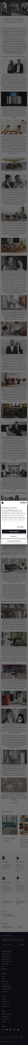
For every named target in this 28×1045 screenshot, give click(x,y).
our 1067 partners (10, 510)
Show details (20, 526)
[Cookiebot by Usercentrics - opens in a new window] (20, 503)
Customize (13, 536)
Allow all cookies (14, 531)
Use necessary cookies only (14, 541)
